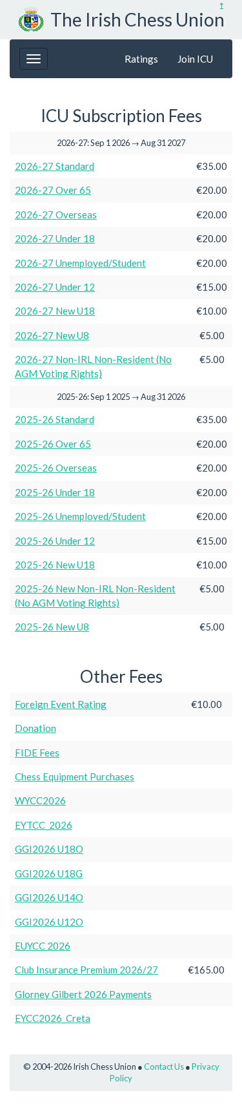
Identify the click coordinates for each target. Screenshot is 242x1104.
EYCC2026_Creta (52, 1018)
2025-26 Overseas (56, 468)
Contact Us (164, 1066)
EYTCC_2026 (43, 825)
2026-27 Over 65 (53, 190)
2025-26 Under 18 (55, 492)
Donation (35, 728)
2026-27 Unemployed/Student (80, 263)
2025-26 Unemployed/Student (80, 516)
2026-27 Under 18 (55, 238)
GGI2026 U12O (49, 922)
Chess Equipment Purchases (74, 776)
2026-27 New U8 (52, 335)
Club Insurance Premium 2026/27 (86, 969)
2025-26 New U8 (52, 626)
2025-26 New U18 (55, 564)
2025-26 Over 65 (53, 444)
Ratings (141, 59)
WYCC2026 (40, 800)
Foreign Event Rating (60, 704)
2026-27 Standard (54, 166)
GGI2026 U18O (49, 849)
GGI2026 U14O (49, 897)
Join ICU (195, 59)
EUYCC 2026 (42, 946)
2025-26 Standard (54, 419)
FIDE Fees (37, 752)
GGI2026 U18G (49, 873)
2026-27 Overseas (56, 214)
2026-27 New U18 (55, 311)
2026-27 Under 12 (55, 287)
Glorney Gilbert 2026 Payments (83, 994)
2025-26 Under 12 (55, 541)
